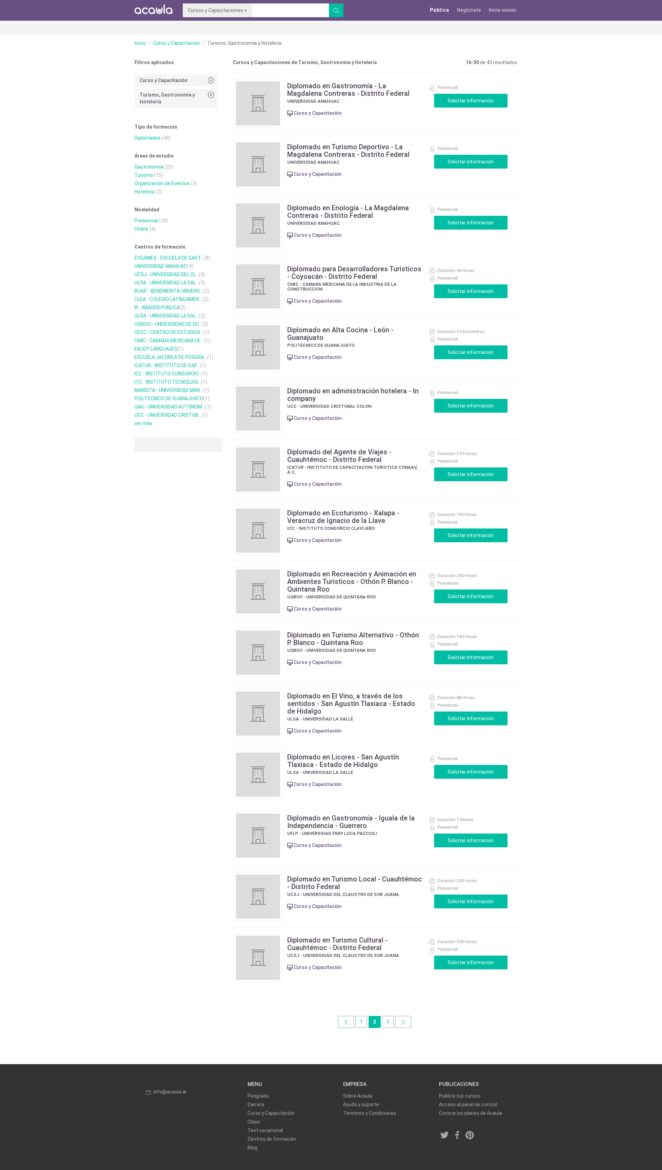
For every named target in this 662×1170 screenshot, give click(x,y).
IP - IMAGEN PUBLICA (157, 307)
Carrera (256, 1104)
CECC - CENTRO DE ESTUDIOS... (168, 332)
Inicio (140, 43)
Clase (254, 1121)
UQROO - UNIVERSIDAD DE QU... (168, 324)
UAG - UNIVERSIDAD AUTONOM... (169, 407)
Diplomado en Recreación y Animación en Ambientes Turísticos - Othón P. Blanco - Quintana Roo (351, 581)
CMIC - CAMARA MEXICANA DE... (169, 340)
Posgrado (258, 1096)
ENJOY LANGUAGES (156, 349)
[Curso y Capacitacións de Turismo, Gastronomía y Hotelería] (346, 1022)
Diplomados (147, 138)
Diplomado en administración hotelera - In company (353, 395)
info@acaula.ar (170, 1092)
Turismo (143, 175)
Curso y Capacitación (176, 43)
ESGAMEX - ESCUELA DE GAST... (169, 258)
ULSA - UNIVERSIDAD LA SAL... (166, 282)
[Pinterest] (470, 1135)
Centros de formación (272, 1139)
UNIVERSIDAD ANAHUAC (160, 266)
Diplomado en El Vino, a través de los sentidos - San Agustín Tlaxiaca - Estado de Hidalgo (351, 703)
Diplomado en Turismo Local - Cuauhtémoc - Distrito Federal (354, 883)
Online (141, 229)
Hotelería (144, 191)
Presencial (146, 220)
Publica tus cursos (459, 1096)
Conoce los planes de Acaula (470, 1113)
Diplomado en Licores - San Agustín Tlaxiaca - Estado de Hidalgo (343, 761)
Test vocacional (265, 1130)
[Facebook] (457, 1135)
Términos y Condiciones (369, 1113)
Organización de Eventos (162, 183)
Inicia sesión (502, 10)
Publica (439, 10)
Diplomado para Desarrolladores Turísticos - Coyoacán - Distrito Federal (354, 273)
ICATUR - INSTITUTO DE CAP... (167, 365)
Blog (252, 1147)
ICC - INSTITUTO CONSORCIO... (167, 373)
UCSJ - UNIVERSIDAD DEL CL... (166, 274)
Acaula (153, 10)
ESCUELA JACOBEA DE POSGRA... (170, 357)
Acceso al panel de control (468, 1104)
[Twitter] (445, 1135)
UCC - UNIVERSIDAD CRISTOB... (168, 415)
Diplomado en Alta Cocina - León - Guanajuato (340, 334)
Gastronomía (148, 167)
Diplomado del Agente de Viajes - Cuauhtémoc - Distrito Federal (339, 456)
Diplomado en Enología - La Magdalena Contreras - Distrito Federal (348, 212)
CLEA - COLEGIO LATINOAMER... (168, 299)
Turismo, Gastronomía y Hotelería (167, 98)
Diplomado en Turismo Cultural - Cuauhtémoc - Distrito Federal (337, 944)
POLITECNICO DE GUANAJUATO (168, 398)
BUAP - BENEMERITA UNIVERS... (168, 291)
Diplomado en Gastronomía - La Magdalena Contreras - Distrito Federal (348, 90)
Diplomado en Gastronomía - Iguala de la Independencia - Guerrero (351, 822)
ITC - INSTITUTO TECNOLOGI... (167, 382)
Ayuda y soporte (361, 1104)
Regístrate (469, 10)
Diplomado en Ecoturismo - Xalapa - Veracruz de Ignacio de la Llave (343, 517)
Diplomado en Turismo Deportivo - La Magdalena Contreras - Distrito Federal (348, 151)
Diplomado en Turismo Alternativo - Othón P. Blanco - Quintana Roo (353, 639)
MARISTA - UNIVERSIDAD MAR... (168, 390)
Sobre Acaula (357, 1096)
